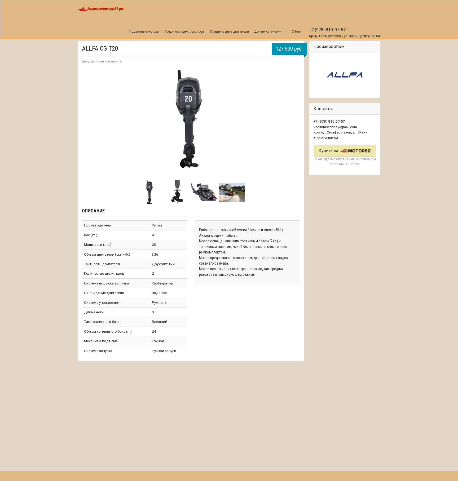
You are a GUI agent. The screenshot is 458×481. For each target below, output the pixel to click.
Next (293, 121)
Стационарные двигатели (229, 31)
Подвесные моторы (144, 31)
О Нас (296, 31)
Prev (89, 121)
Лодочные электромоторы (185, 31)
